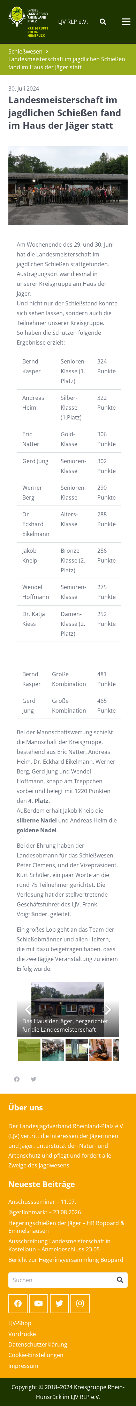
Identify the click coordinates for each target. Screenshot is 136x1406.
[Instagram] (80, 1303)
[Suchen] (103, 21)
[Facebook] (18, 1303)
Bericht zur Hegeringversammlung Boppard (65, 1260)
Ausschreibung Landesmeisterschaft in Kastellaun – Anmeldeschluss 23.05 (59, 1245)
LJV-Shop (19, 1323)
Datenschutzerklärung (37, 1344)
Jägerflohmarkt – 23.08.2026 (44, 1212)
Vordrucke (22, 1334)
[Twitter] (59, 1303)
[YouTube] (38, 1303)
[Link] (28, 21)
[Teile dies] (16, 1079)
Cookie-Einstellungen (35, 1355)
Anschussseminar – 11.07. (42, 1202)
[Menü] (126, 21)
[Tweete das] (33, 1079)
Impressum (23, 1366)
